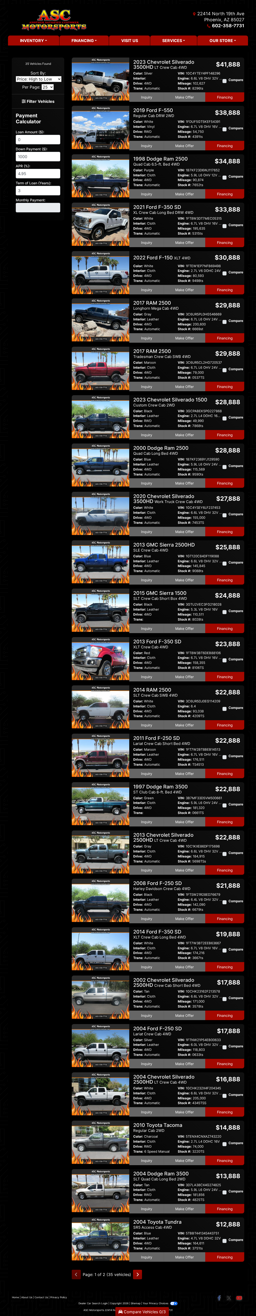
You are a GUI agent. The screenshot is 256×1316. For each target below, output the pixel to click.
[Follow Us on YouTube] (239, 1298)
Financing (225, 97)
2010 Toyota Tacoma (157, 1127)
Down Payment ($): (32, 149)
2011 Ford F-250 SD (161, 740)
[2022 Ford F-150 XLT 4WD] (100, 272)
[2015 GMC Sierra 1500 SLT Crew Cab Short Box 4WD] (100, 609)
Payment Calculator (28, 119)
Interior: (139, 78)
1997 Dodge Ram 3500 (160, 789)
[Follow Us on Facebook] (220, 1298)
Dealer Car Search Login (93, 1303)
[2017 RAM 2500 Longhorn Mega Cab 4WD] (100, 319)
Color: (138, 73)
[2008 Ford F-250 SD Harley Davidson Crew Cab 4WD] (100, 900)
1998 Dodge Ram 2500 (160, 161)
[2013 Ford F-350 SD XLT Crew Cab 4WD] (100, 658)
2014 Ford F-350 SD (159, 934)
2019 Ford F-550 (153, 112)
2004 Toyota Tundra (157, 1224)
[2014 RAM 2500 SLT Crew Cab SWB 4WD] (100, 706)
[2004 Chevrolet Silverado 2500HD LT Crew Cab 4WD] (100, 1093)
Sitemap (135, 1303)
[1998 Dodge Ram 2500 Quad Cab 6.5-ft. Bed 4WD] (100, 175)
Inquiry (146, 97)
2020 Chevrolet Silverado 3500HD (168, 498)
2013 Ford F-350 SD (157, 644)
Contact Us (41, 1297)
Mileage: (185, 83)
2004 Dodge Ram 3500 (161, 1176)
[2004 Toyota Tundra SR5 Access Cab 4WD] (100, 1238)
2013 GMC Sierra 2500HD (164, 547)
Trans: (138, 88)
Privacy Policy (58, 1297)
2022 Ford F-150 (161, 258)
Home (15, 1297)
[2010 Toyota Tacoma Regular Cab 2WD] (100, 1141)
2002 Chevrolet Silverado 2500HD (166, 982)
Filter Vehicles (40, 101)
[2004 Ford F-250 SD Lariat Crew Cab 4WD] (100, 1045)
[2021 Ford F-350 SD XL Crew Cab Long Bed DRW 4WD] (100, 223)
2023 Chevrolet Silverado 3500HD (163, 64)
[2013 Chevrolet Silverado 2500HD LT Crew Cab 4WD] (100, 851)
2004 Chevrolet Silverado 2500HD (163, 1079)
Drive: (138, 83)
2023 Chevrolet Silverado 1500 (170, 402)
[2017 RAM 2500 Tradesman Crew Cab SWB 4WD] (100, 367)
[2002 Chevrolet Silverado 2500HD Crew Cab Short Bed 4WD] (100, 996)
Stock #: (184, 88)
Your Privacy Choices (156, 1303)
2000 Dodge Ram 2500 (160, 450)
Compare (235, 80)
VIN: (181, 73)
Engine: (184, 78)
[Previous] (76, 1274)
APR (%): (23, 166)
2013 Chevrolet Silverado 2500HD (163, 837)
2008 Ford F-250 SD (161, 885)
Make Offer (184, 97)
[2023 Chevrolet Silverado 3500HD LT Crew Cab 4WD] (100, 78)
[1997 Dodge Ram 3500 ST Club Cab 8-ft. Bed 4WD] (100, 803)
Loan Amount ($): (30, 132)
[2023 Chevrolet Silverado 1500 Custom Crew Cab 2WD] (100, 416)
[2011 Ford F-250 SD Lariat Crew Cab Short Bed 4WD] (100, 754)
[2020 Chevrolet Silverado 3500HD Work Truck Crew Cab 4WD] (100, 513)
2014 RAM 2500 (155, 692)
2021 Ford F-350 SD (163, 209)
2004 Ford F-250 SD (157, 1031)
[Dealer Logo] (54, 20)
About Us (26, 1297)
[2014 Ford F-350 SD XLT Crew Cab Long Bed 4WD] (100, 948)
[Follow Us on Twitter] (229, 1298)
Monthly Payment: (31, 200)
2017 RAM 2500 (156, 305)
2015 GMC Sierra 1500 (160, 595)
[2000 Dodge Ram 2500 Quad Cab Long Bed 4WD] (100, 464)
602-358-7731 (228, 25)
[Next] (137, 1274)
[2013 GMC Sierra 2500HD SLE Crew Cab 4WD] (100, 561)
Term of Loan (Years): (33, 183)
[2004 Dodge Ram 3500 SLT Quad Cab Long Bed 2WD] (100, 1190)
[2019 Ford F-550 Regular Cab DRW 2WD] (100, 127)
